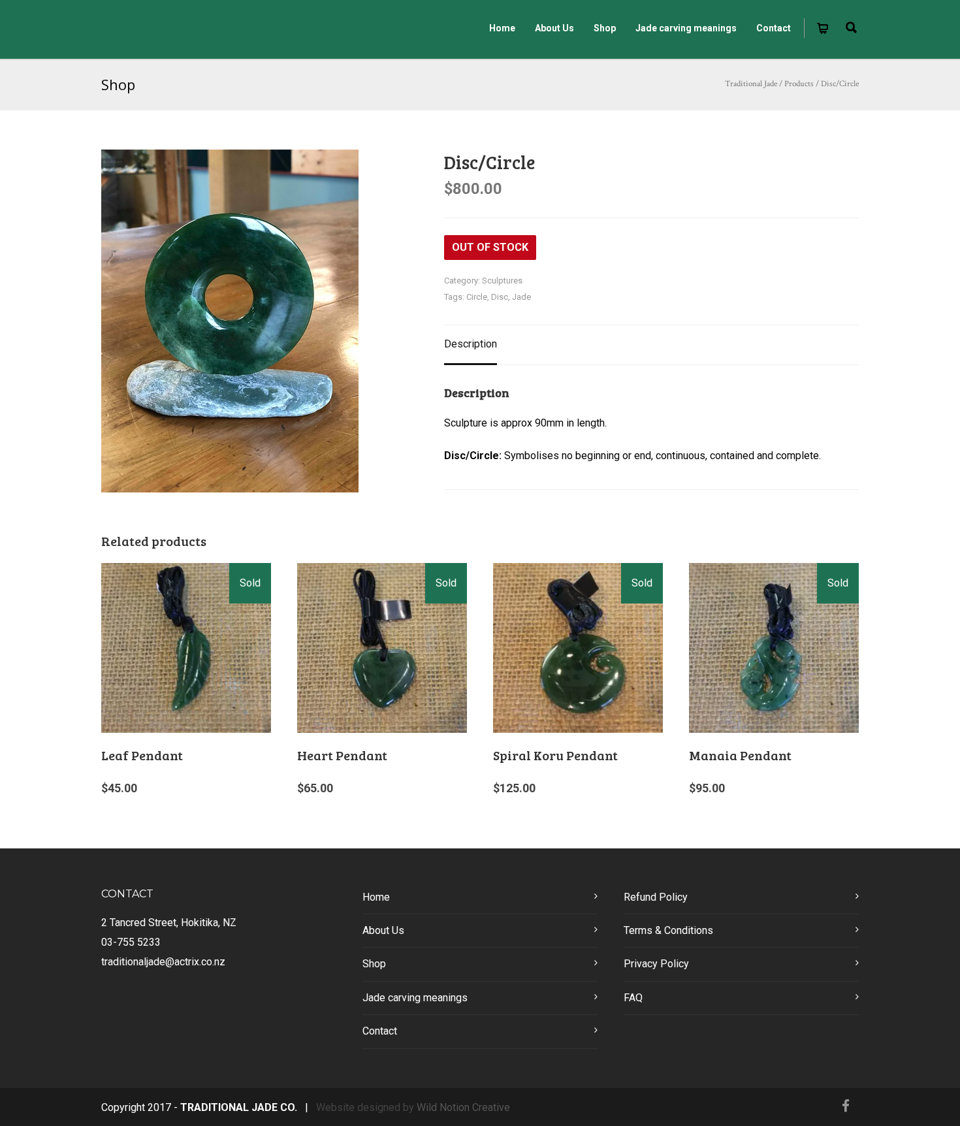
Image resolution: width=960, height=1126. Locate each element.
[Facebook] (846, 1106)
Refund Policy (656, 897)
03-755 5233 (131, 942)
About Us (554, 28)
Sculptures (502, 280)
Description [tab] (470, 344)
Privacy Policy (656, 963)
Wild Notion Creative (463, 1107)
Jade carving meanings (686, 28)
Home (502, 28)
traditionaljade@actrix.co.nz (163, 962)
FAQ (633, 997)
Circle (476, 297)
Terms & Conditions (668, 930)
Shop (605, 28)
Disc (499, 297)
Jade (521, 297)
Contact (773, 28)
